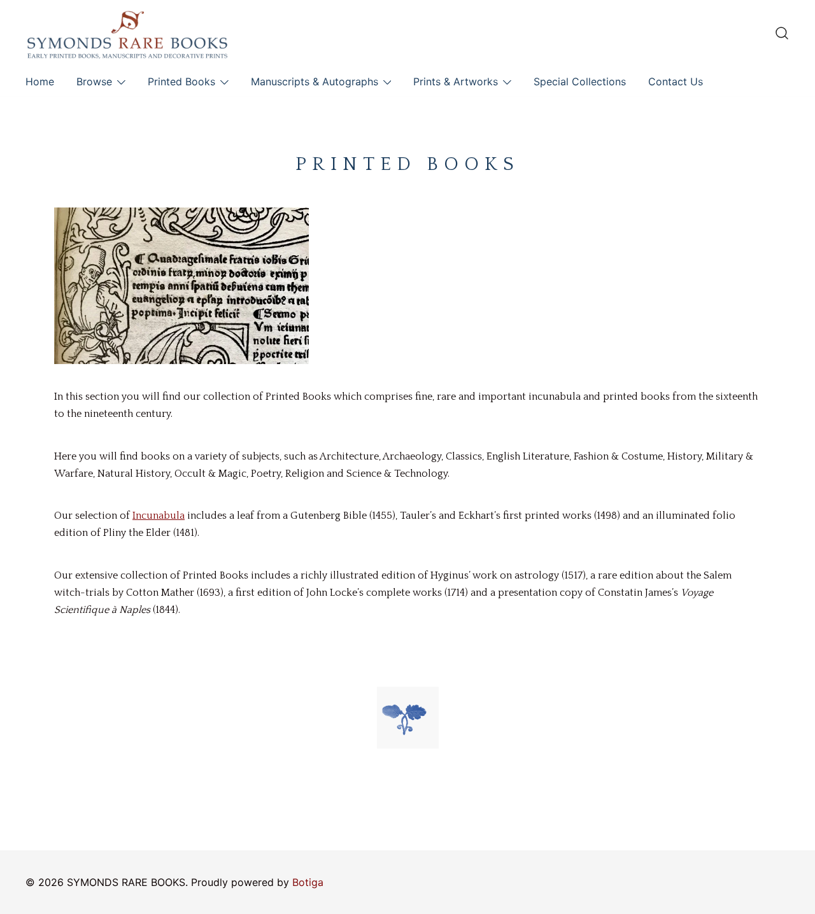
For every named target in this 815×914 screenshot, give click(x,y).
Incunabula (158, 515)
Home (39, 81)
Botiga (307, 882)
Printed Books (181, 81)
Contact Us (675, 81)
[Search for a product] (782, 33)
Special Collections (580, 81)
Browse (94, 81)
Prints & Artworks (455, 81)
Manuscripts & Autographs (314, 81)
